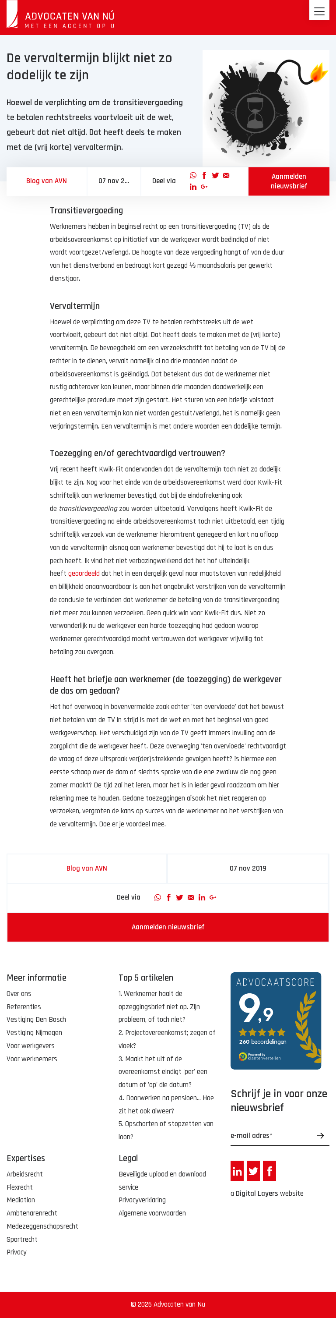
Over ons (19, 994)
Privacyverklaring (142, 1200)
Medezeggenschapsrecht (42, 1226)
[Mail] (226, 175)
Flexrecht (20, 1187)
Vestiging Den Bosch (36, 1019)
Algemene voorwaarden (152, 1213)
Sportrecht (22, 1239)
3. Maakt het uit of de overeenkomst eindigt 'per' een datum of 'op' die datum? (163, 1072)
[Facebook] (204, 175)
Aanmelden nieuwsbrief (289, 181)
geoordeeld (84, 573)
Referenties (24, 1007)
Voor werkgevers (31, 1046)
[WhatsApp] (193, 175)
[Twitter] (215, 175)
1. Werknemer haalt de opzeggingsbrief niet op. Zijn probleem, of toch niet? (159, 1007)
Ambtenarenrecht (32, 1213)
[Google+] (204, 187)
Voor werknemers (32, 1059)
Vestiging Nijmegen (34, 1033)
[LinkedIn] (193, 187)
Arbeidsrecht (25, 1174)
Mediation (21, 1200)
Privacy (17, 1252)
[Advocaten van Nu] (60, 14)
